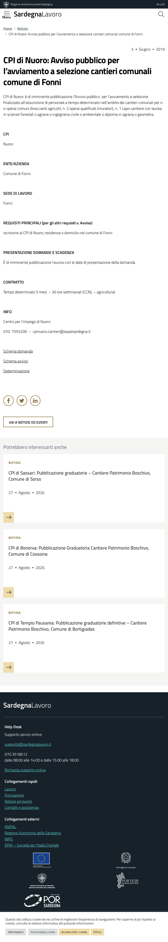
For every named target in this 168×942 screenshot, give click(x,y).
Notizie (22, 28)
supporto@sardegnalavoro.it (28, 744)
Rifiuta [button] (97, 932)
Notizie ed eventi (18, 801)
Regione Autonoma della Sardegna (31, 4)
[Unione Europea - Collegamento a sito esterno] (42, 860)
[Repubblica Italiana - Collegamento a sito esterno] (126, 860)
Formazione (14, 795)
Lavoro (38, 14)
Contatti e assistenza (22, 807)
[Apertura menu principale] (8, 13)
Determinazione (16, 371)
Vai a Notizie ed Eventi (28, 422)
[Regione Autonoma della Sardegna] (6, 4)
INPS (9, 839)
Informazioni (15, 932)
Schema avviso (15, 361)
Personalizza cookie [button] (43, 932)
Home (7, 28)
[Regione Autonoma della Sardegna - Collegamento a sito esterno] (42, 880)
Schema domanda (18, 351)
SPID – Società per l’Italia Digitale (32, 845)
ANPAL (10, 827)
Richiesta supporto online (25, 770)
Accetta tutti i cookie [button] (74, 932)
